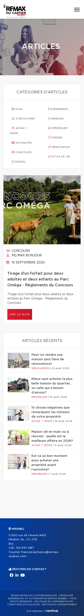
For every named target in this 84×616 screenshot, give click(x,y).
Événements (58, 109)
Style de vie (60, 156)
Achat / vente (18, 131)
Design (19, 161)
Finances (56, 118)
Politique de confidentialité (53, 601)
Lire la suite (19, 314)
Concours (23, 152)
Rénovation (60, 147)
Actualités (23, 142)
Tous (18, 109)
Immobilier (59, 128)
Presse (56, 137)
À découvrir (25, 118)
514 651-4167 (25, 548)
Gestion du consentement (59, 604)
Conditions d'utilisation (23, 604)
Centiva (51, 610)
